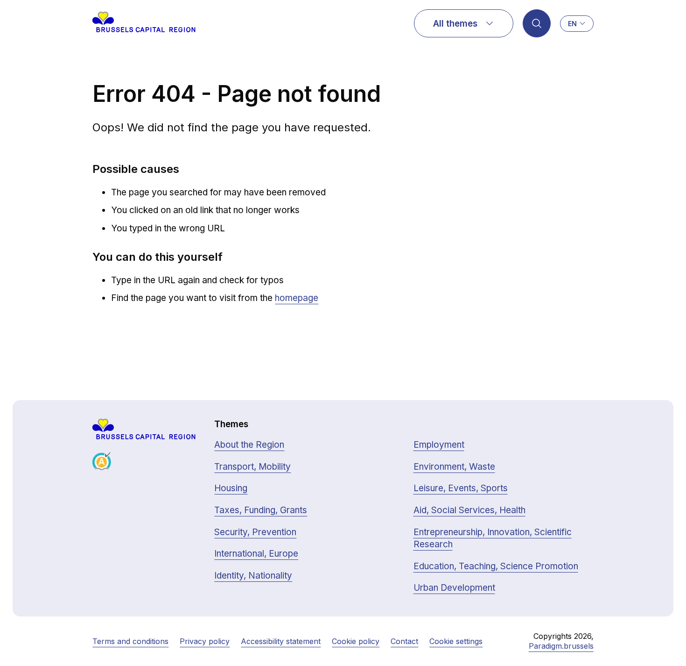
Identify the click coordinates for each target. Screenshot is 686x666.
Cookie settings (456, 641)
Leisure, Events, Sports (460, 488)
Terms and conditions (130, 641)
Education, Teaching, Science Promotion (495, 566)
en (572, 24)
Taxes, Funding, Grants (260, 510)
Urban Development (454, 587)
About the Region (249, 444)
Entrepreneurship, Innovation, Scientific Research (492, 538)
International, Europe (256, 553)
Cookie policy (355, 641)
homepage (296, 298)
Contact (404, 641)
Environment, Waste (454, 466)
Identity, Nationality (253, 575)
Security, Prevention (255, 532)
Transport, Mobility (252, 466)
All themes (455, 23)
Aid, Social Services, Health (469, 510)
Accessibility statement (281, 641)
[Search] (537, 23)
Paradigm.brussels (561, 646)
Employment (438, 444)
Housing (230, 488)
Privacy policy (205, 641)
